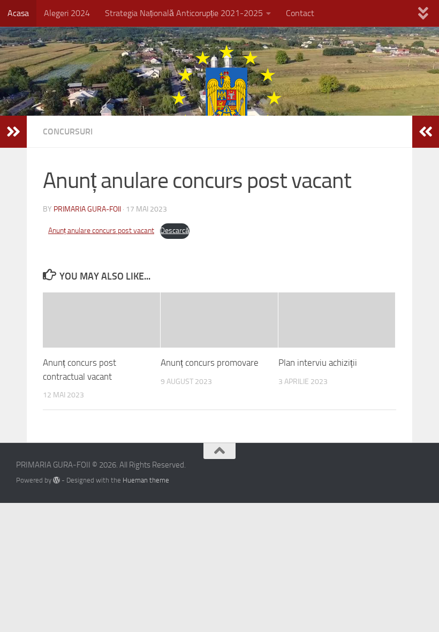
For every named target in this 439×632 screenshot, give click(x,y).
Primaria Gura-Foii (87, 209)
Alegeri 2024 (67, 13)
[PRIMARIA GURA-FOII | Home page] (219, 98)
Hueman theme (146, 480)
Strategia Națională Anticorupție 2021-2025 (184, 13)
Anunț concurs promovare (210, 362)
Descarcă (175, 230)
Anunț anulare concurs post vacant (101, 230)
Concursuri (68, 131)
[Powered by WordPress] (56, 480)
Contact (300, 13)
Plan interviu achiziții (317, 362)
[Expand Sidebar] (13, 132)
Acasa (18, 13)
